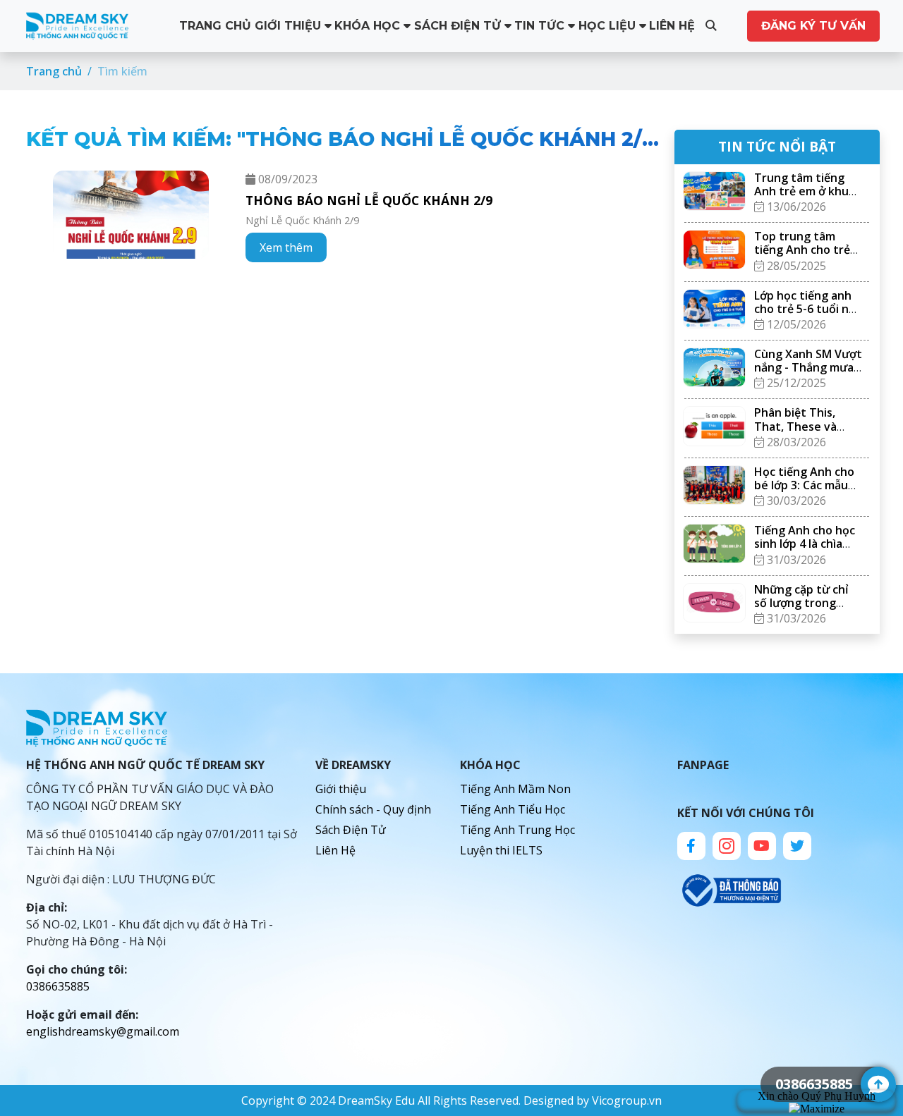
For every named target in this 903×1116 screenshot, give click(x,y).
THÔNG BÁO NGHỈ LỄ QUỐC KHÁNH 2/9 (369, 200)
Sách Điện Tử (459, 25)
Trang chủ (215, 25)
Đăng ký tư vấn (813, 25)
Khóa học (369, 25)
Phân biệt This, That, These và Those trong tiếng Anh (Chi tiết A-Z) (804, 433)
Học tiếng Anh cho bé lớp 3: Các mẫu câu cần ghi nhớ (804, 485)
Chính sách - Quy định (373, 809)
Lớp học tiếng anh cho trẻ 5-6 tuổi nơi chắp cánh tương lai (807, 309)
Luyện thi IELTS (501, 850)
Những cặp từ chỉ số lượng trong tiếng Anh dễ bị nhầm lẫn (801, 610)
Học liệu (608, 25)
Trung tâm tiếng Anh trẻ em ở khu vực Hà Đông (801, 191)
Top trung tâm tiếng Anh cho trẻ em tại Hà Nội (802, 249)
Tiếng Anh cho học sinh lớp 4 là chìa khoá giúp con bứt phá (804, 550)
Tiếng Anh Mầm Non (515, 789)
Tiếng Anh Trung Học (517, 830)
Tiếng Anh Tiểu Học (512, 809)
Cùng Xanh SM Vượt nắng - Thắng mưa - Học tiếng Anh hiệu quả (808, 374)
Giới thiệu (290, 25)
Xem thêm (286, 247)
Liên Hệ (335, 850)
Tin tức (541, 25)
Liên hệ (672, 25)
